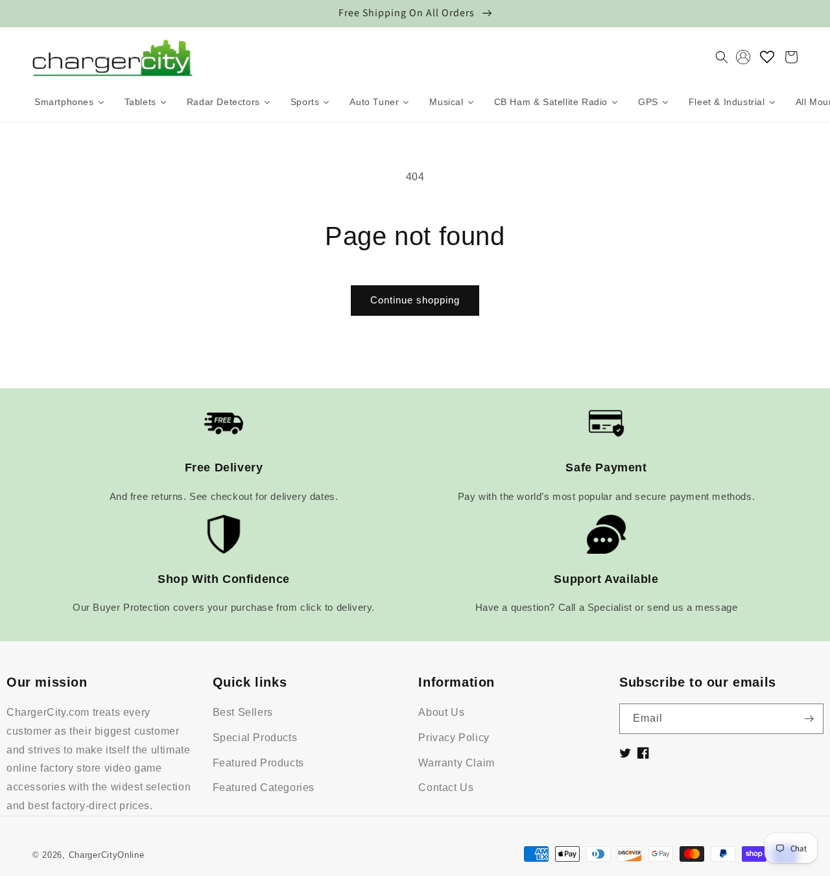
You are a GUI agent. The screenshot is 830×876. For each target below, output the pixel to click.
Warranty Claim (456, 762)
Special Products (255, 737)
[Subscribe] (808, 719)
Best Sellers (243, 712)
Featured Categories (263, 787)
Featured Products (258, 762)
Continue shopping (415, 299)
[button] (721, 57)
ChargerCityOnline (107, 855)
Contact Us (445, 787)
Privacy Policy (453, 737)
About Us (441, 712)
